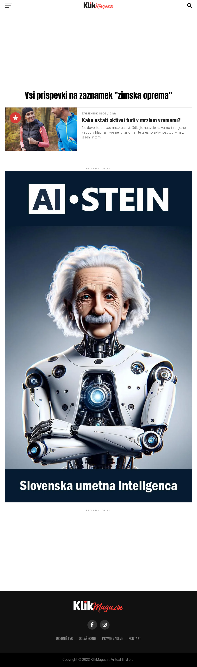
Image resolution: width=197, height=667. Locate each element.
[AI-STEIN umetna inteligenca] (98, 501)
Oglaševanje (87, 638)
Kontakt (135, 638)
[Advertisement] (98, 52)
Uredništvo (64, 638)
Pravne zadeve (112, 638)
